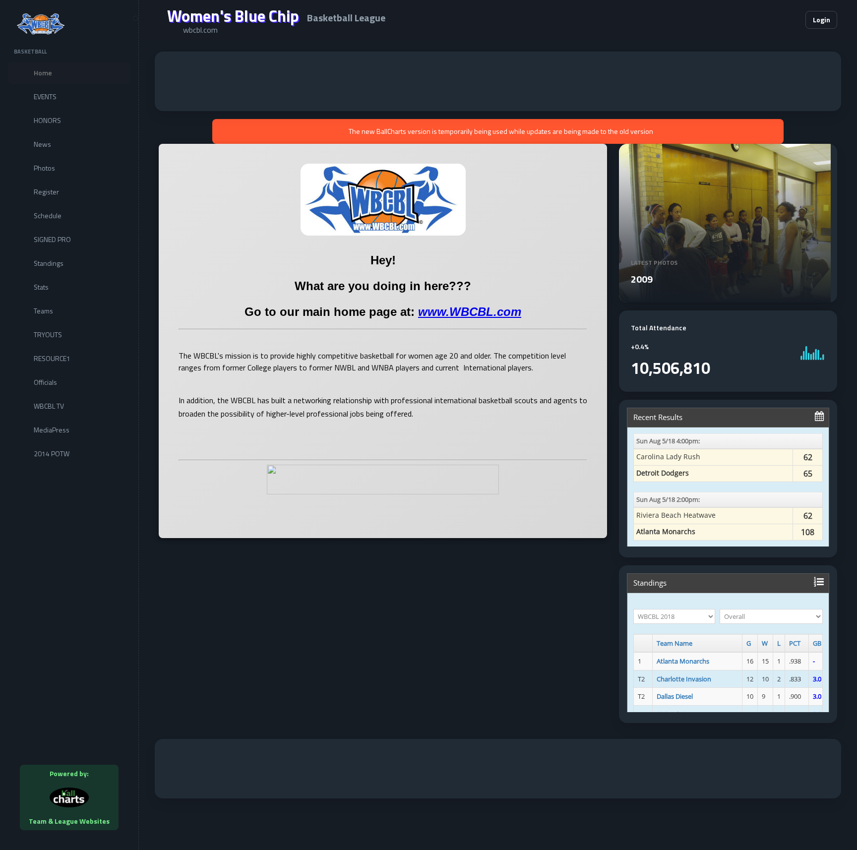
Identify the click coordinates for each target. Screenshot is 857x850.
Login (821, 19)
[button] (768, 20)
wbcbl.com (200, 30)
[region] (69, 425)
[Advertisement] (497, 81)
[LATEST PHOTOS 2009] (725, 297)
